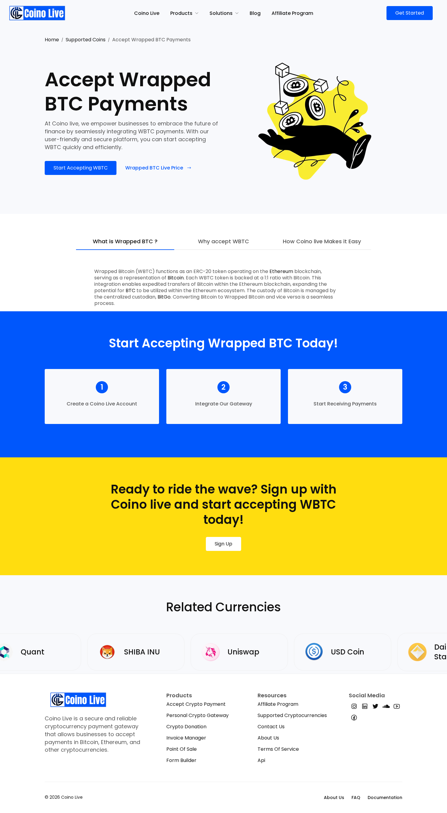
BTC (130, 290)
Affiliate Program (292, 13)
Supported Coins (86, 39)
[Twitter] (375, 707)
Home (52, 39)
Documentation (385, 797)
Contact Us (271, 726)
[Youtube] (396, 707)
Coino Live (146, 13)
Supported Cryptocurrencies (292, 715)
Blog (255, 13)
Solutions (221, 13)
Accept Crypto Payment (196, 704)
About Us (268, 737)
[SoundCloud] (386, 707)
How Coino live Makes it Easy (322, 241)
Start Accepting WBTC (81, 167)
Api (261, 760)
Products (181, 13)
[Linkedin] (365, 707)
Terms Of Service (278, 749)
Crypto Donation (186, 726)
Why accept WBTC (223, 241)
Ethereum (281, 271)
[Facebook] (354, 718)
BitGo (164, 296)
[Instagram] (354, 707)
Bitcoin (176, 277)
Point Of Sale (181, 749)
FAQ (356, 797)
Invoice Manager (186, 737)
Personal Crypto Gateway (197, 715)
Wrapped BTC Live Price (154, 167)
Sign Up (223, 543)
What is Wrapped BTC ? (125, 241)
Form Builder (181, 760)
